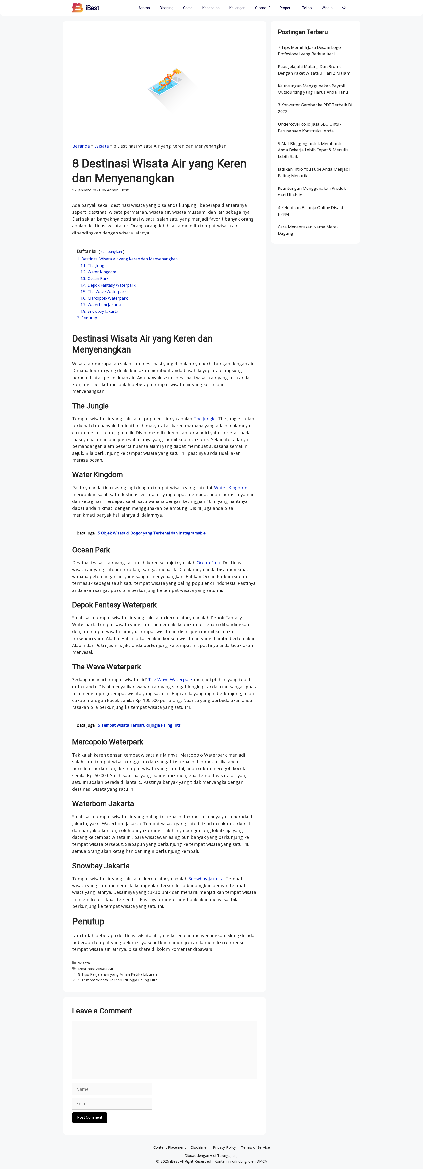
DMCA (262, 1161)
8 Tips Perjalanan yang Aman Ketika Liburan (117, 974)
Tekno (307, 8)
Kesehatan (211, 8)
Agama (144, 8)
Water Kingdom (230, 487)
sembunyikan (111, 251)
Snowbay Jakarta (205, 878)
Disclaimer (199, 1147)
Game (188, 8)
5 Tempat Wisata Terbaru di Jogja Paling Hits (117, 979)
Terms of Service (255, 1147)
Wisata (327, 8)
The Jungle (204, 419)
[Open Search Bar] (344, 8)
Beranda (81, 146)
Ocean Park (209, 563)
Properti (286, 8)
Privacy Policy (224, 1147)
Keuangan (237, 8)
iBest (92, 7)
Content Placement (169, 1147)
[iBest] (77, 8)
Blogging (166, 8)
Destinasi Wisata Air (96, 968)
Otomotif (262, 8)
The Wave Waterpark (170, 679)
